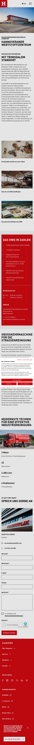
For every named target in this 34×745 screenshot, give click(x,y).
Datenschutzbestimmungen (25, 360)
